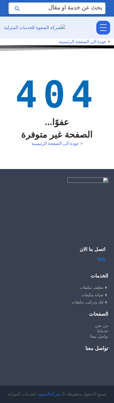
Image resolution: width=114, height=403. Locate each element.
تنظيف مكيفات (91, 287)
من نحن (101, 325)
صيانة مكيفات (92, 295)
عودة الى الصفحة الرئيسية (83, 41)
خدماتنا (102, 331)
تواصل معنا (99, 336)
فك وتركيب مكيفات (87, 302)
